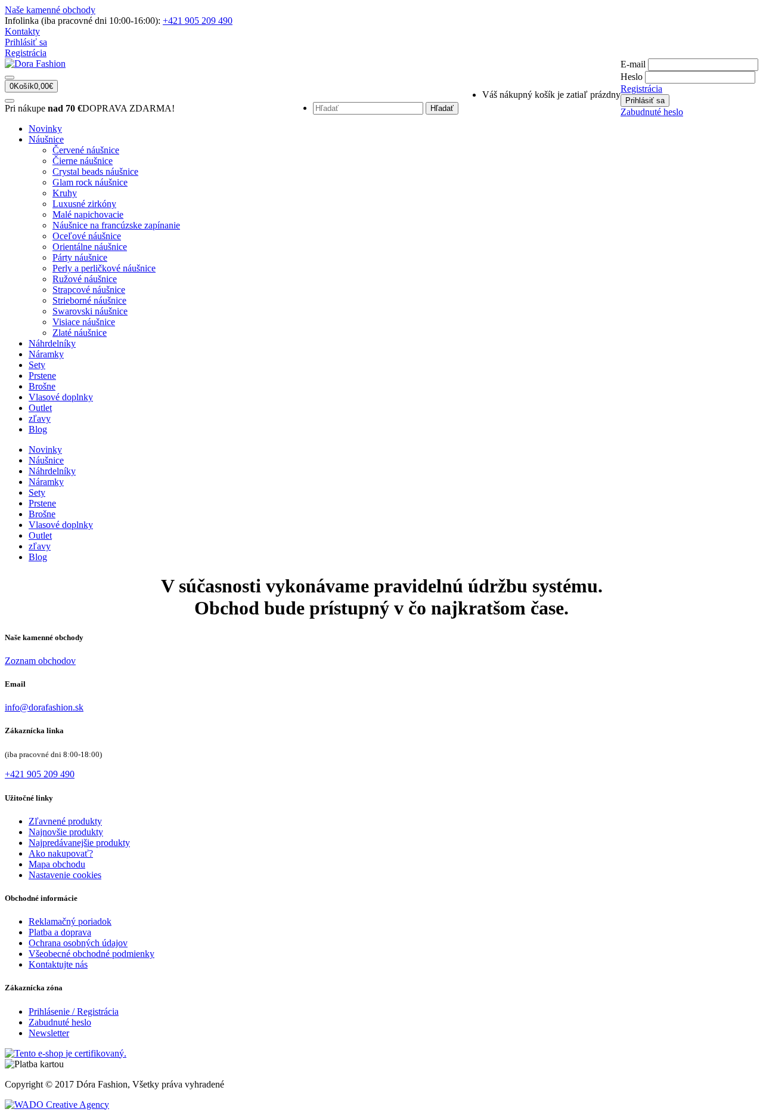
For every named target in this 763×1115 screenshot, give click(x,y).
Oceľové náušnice (86, 236)
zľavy (40, 418)
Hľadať (442, 108)
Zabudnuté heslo (652, 112)
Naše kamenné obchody (50, 10)
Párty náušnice (79, 257)
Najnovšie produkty (66, 832)
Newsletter (49, 1033)
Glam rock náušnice (90, 182)
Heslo (632, 77)
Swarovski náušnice (90, 311)
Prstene (42, 375)
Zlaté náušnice (79, 333)
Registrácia (25, 53)
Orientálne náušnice (89, 247)
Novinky (45, 128)
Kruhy (64, 193)
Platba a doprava (60, 932)
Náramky (46, 354)
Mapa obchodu (57, 864)
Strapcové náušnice (88, 290)
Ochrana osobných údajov (78, 943)
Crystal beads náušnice (95, 171)
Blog (38, 429)
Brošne (42, 386)
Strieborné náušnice (89, 300)
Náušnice (46, 139)
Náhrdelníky (52, 343)
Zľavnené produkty (65, 821)
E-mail (633, 64)
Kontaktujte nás (58, 964)
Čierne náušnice (82, 161)
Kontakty (22, 31)
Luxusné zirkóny (84, 204)
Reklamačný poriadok (70, 921)
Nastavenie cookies (65, 875)
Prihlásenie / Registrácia (74, 1011)
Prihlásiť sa (26, 42)
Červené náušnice (85, 150)
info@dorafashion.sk (44, 707)
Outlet (40, 408)
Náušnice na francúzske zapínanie (116, 225)
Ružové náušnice (84, 279)
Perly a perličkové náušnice (104, 268)
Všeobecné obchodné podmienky (91, 954)
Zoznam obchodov (40, 661)
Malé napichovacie (87, 214)
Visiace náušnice (83, 322)
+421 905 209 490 (197, 21)
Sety (37, 365)
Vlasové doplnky (61, 397)
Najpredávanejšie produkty (79, 843)
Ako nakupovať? (61, 853)
